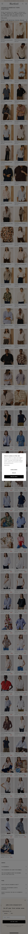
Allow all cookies (13, 476)
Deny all (14, 472)
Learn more (6, 465)
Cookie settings (14, 469)
